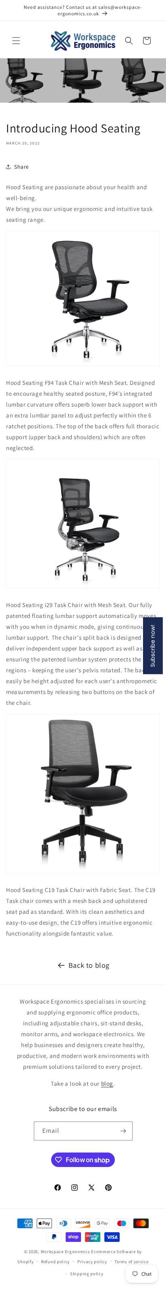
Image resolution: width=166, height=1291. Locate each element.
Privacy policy (92, 1261)
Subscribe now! (153, 645)
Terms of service (131, 1261)
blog (107, 1083)
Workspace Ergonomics (65, 1251)
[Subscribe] (123, 1131)
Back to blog (89, 965)
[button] (16, 41)
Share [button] (21, 166)
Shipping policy (87, 1274)
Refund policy (55, 1261)
